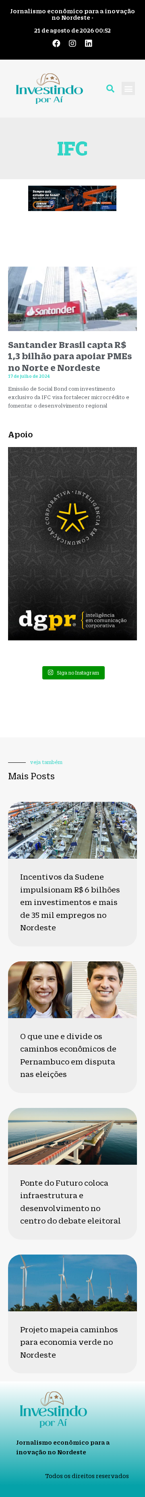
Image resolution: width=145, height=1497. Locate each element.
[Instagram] (72, 43)
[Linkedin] (89, 43)
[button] (128, 88)
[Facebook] (56, 43)
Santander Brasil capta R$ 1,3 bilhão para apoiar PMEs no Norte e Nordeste (70, 356)
